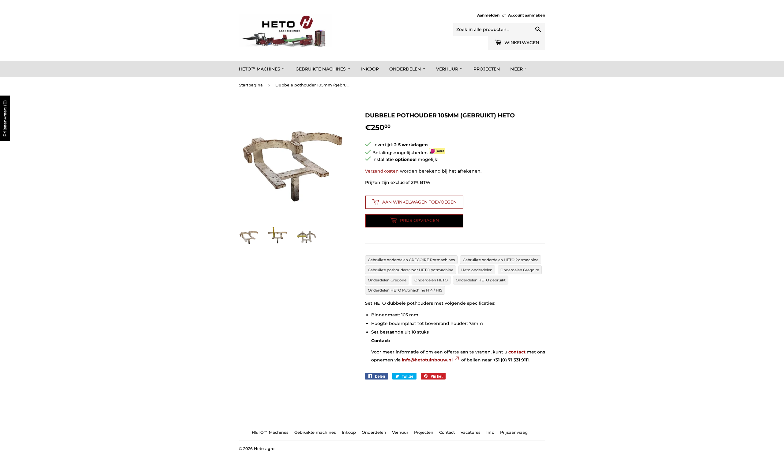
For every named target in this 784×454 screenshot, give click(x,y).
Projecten (486, 69)
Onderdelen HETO (431, 280)
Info (490, 432)
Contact (447, 432)
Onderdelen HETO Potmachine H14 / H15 (405, 290)
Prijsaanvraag (514, 432)
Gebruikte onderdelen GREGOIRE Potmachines (411, 260)
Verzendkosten (382, 171)
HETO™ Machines (260, 69)
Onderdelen (405, 69)
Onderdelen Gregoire (519, 270)
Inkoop (370, 69)
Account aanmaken (526, 15)
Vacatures (471, 432)
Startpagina (251, 84)
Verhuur (447, 69)
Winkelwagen (521, 42)
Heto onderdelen (476, 270)
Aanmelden (488, 15)
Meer (516, 69)
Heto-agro (264, 448)
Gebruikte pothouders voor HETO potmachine (410, 270)
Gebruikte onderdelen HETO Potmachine (500, 260)
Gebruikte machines (321, 69)
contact (517, 352)
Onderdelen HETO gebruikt (481, 280)
